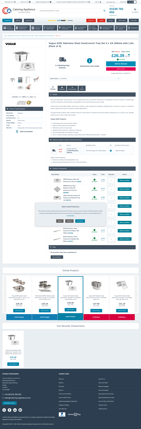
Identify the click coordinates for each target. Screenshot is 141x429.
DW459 (66, 192)
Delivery (62, 89)
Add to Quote (121, 69)
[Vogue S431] (24, 61)
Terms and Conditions (65, 394)
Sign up (97, 2)
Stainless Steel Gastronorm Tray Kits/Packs (44, 35)
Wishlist (127, 73)
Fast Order (134, 20)
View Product (19, 310)
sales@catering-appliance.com (17, 397)
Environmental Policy (65, 397)
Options (69, 221)
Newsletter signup (9, 403)
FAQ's (82, 89)
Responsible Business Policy (106, 397)
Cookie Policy (70, 215)
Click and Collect (103, 383)
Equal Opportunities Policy (106, 394)
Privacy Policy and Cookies (106, 401)
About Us (61, 379)
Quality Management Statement (68, 401)
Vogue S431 (57, 35)
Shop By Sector (102, 405)
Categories (7, 20)
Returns (61, 390)
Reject (60, 221)
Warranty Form (9, 2)
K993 (79, 181)
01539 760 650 (116, 10)
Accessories (72, 89)
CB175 (68, 200)
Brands (18, 20)
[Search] (104, 10)
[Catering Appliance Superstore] (18, 10)
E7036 (71, 233)
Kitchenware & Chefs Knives (14, 35)
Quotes (111, 20)
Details (52, 89)
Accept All (80, 221)
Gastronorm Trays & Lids (27, 35)
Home (5, 35)
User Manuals (63, 409)
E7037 (71, 241)
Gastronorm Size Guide (89, 66)
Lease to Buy (121, 20)
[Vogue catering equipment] (10, 43)
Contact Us (101, 379)
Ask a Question (57, 257)
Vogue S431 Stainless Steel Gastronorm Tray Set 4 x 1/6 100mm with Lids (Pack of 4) (13, 352)
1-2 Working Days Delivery (62, 66)
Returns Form (25, 2)
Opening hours (113, 15)
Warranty (61, 386)
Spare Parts (29, 20)
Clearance (91, 20)
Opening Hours (102, 409)
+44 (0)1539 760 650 (12, 394)
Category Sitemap (64, 405)
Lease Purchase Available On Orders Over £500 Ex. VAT (72, 2)
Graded (101, 20)
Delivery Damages (103, 386)
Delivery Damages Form (42, 2)
